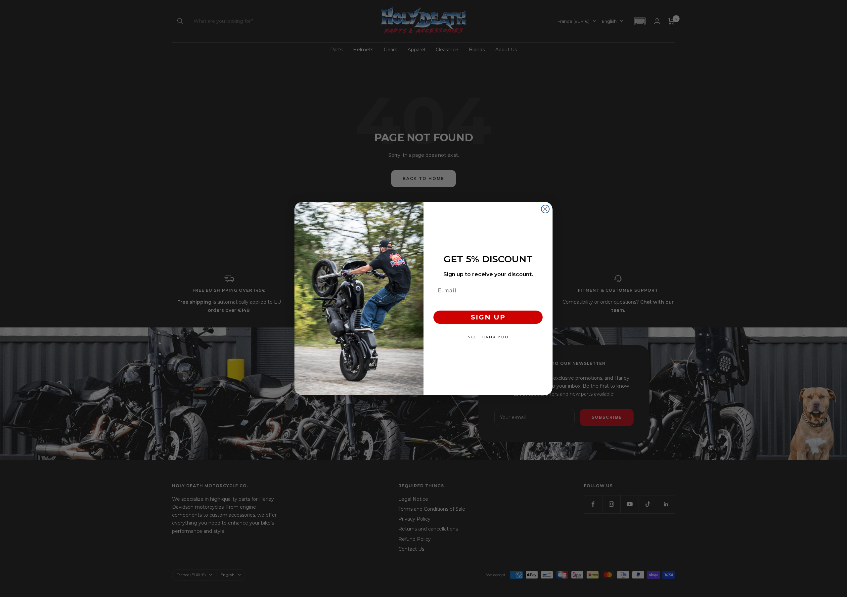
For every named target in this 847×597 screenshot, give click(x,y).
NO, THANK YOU (488, 336)
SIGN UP (488, 317)
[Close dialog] (545, 209)
